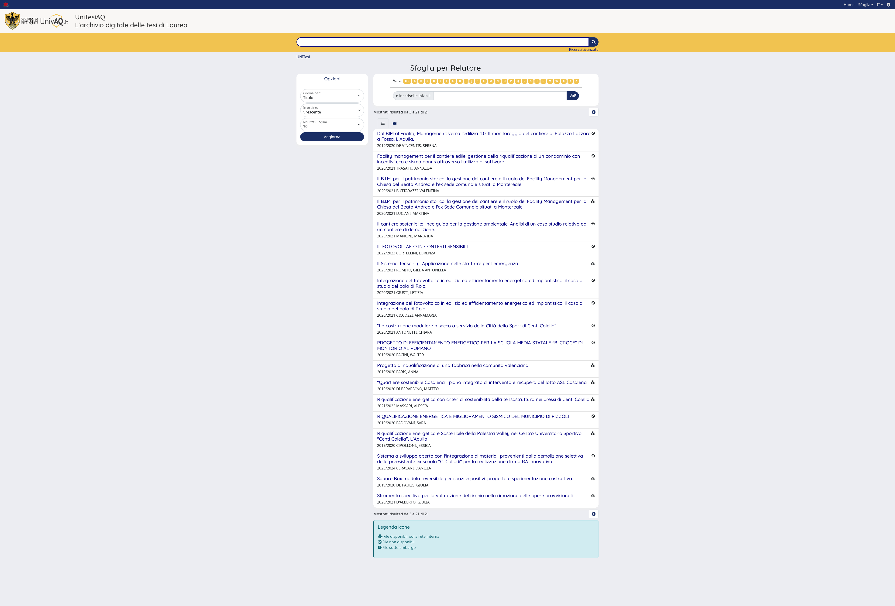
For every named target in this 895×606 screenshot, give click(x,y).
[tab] (383, 123)
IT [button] (878, 4)
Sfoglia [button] (864, 4)
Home (849, 4)
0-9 (407, 81)
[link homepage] (8, 4)
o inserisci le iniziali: (413, 95)
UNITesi (303, 56)
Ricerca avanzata (584, 49)
